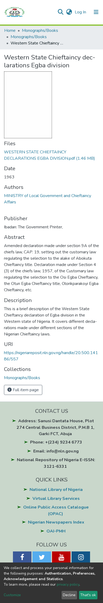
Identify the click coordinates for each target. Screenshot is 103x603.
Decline (69, 594)
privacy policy (68, 584)
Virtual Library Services (56, 498)
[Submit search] (60, 12)
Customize (12, 594)
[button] (69, 12)
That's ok (88, 594)
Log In (81, 12)
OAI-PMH (55, 531)
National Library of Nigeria (56, 490)
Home (10, 30)
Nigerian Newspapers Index (56, 522)
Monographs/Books (40, 30)
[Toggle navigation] (96, 12)
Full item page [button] (25, 390)
